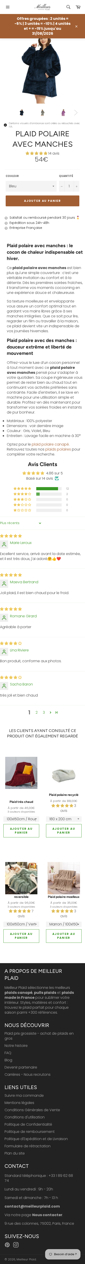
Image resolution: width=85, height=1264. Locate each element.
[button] (37, 153)
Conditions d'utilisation (25, 1117)
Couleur (12, 176)
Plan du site (15, 1153)
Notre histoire (16, 1045)
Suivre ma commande (24, 1095)
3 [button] (44, 712)
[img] (11, 536)
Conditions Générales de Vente (32, 1110)
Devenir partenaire (21, 1067)
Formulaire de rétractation (28, 1146)
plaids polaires (58, 449)
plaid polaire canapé (50, 444)
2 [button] (37, 712)
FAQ (8, 1052)
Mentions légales (19, 1102)
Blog (8, 1060)
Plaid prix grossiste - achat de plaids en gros (39, 1036)
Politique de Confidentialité (28, 1124)
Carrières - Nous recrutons (28, 1074)
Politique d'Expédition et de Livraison (36, 1138)
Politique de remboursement (30, 1131)
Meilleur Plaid (26, 1259)
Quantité (66, 176)
